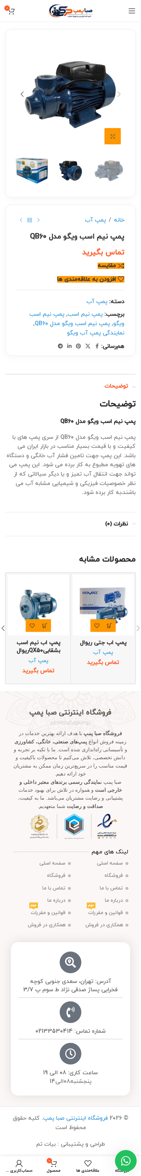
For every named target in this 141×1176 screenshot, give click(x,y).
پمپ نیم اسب (85, 314)
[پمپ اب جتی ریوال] (103, 605)
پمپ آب (95, 220)
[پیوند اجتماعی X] (88, 346)
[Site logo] (70, 10)
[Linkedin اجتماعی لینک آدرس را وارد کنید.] (69, 346)
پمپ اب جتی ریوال (103, 643)
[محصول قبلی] (38, 220)
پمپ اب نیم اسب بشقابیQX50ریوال (38, 647)
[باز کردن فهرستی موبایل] (132, 11)
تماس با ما (111, 888)
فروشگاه (113, 875)
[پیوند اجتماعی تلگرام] (60, 346)
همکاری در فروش (104, 925)
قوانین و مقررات (105, 911)
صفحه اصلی (110, 863)
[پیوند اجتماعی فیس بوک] (97, 346)
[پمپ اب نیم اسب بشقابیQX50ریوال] (38, 605)
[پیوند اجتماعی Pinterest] (78, 346)
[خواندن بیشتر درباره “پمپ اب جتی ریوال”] (109, 625)
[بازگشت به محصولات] (29, 220)
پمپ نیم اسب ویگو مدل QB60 (72, 324)
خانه (119, 220)
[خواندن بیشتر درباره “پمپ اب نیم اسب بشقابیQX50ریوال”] (44, 625)
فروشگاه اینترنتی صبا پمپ (75, 1118)
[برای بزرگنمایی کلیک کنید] (112, 136)
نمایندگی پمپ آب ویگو (95, 333)
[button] (119, 94)
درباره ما (114, 900)
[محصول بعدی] (21, 220)
